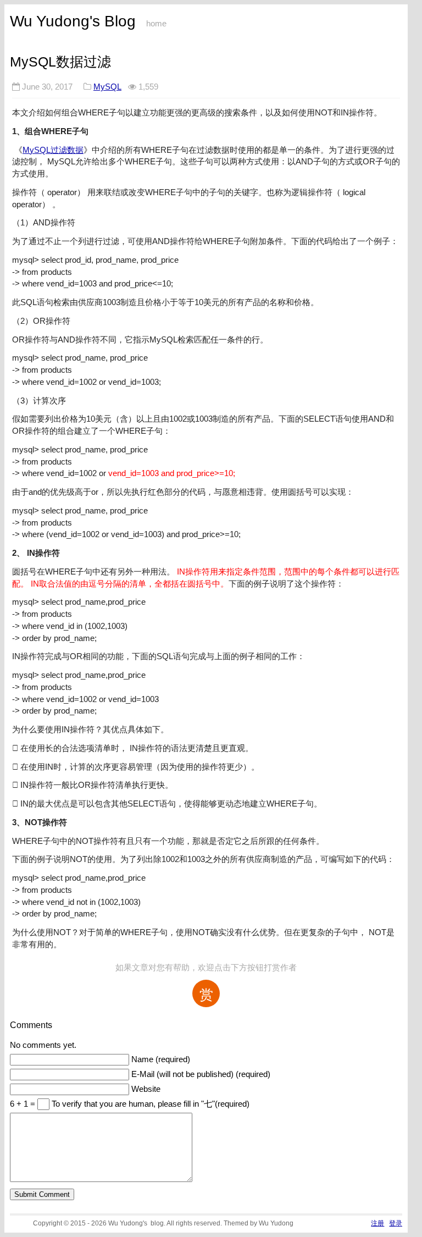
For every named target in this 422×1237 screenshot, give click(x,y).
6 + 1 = (23, 1104)
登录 (395, 1223)
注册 (377, 1223)
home (156, 23)
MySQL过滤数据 (53, 149)
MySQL (107, 86)
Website (145, 1089)
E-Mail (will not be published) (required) (200, 1074)
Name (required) (160, 1059)
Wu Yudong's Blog (73, 21)
